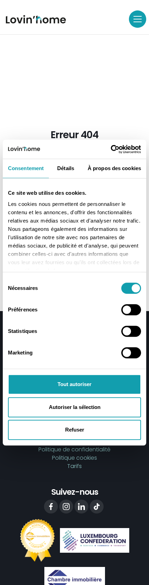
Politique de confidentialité (74, 449)
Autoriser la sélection (74, 407)
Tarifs (74, 466)
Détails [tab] (65, 168)
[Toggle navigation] (137, 19)
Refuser (74, 430)
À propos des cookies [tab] (114, 168)
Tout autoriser (74, 384)
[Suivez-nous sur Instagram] (66, 506)
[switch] (131, 309)
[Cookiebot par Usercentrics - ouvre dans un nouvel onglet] (110, 149)
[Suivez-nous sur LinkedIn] (81, 506)
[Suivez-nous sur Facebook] (51, 506)
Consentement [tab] (26, 168)
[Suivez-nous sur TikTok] (97, 506)
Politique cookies (74, 458)
